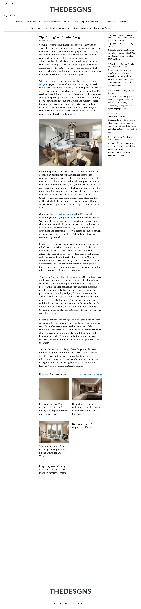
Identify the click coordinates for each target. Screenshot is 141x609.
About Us (111, 21)
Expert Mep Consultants (92, 21)
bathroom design (66, 214)
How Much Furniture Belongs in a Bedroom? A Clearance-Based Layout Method (86, 408)
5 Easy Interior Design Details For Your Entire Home (121, 65)
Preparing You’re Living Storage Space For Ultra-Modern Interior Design (52, 469)
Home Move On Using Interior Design (121, 91)
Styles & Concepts (82, 28)
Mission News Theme (62, 604)
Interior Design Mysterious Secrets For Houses (119, 115)
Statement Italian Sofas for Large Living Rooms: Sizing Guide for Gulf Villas (52, 451)
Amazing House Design (62, 276)
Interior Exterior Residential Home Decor (120, 138)
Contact (122, 21)
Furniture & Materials (60, 28)
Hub (76, 21)
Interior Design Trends (26, 21)
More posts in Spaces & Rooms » (89, 374)
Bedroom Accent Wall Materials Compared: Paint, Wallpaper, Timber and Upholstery (53, 408)
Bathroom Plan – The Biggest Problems (84, 425)
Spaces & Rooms (39, 28)
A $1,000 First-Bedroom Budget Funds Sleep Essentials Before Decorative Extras (121, 37)
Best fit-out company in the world (55, 21)
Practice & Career (102, 28)
